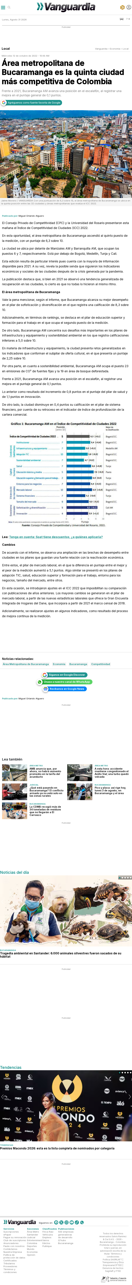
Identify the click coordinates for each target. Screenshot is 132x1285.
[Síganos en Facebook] (56, 1222)
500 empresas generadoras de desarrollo (66, 1234)
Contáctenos (10, 1249)
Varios (45, 1240)
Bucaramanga (103, 784)
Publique (47, 1246)
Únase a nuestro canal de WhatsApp (67, 681)
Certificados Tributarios (10, 1262)
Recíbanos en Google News (67, 688)
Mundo (30, 1249)
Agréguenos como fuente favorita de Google (34, 102)
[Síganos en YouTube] (72, 1222)
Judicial (34, 784)
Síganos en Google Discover (67, 674)
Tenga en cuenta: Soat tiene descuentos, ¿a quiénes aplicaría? (56, 537)
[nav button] (3, 7)
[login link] (128, 7)
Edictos (46, 1243)
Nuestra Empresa (12, 1252)
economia (115, 48)
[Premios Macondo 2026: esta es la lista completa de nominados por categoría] (66, 1105)
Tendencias (6, 1145)
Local (126, 48)
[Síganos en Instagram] (66, 1222)
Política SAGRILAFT (112, 1259)
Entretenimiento (35, 1240)
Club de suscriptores (14, 1240)
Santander (32, 1234)
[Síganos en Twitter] (61, 1222)
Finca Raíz (47, 1231)
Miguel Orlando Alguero (31, 215)
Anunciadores (11, 1243)
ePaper (7, 1234)
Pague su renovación (14, 1237)
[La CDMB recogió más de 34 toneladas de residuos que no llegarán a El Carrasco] (14, 811)
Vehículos (47, 1234)
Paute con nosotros (14, 1246)
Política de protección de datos (14, 1256)
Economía (32, 1252)
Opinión (31, 1254)
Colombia (32, 1243)
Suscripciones (11, 1231)
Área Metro (36, 765)
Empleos (46, 1237)
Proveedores (10, 1266)
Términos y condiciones (10, 1271)
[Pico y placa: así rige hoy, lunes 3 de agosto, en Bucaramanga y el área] (79, 791)
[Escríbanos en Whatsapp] (82, 1222)
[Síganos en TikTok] (77, 1222)
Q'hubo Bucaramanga (65, 1242)
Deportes (32, 1246)
